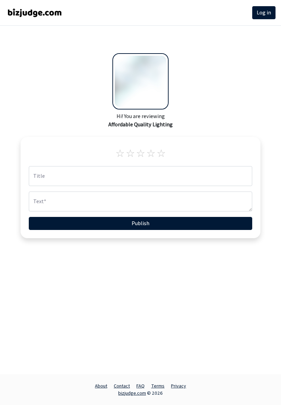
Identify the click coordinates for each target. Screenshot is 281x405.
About (101, 386)
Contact (122, 386)
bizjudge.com (132, 393)
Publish (140, 223)
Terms (157, 386)
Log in (264, 12)
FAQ (140, 386)
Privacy (178, 386)
